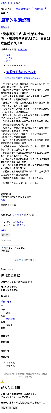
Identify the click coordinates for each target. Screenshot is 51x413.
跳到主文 (5, 27)
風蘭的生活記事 (15, 20)
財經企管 (21, 222)
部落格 (9, 58)
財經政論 (22, 49)
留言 (21, 215)
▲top (3, 230)
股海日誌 (21, 225)
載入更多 (5, 235)
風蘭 (3, 200)
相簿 (8, 55)
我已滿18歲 (6, 408)
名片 (8, 61)
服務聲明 (28, 377)
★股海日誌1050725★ (21, 72)
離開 (15, 408)
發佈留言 (5, 251)
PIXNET (12, 374)
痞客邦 (16, 215)
